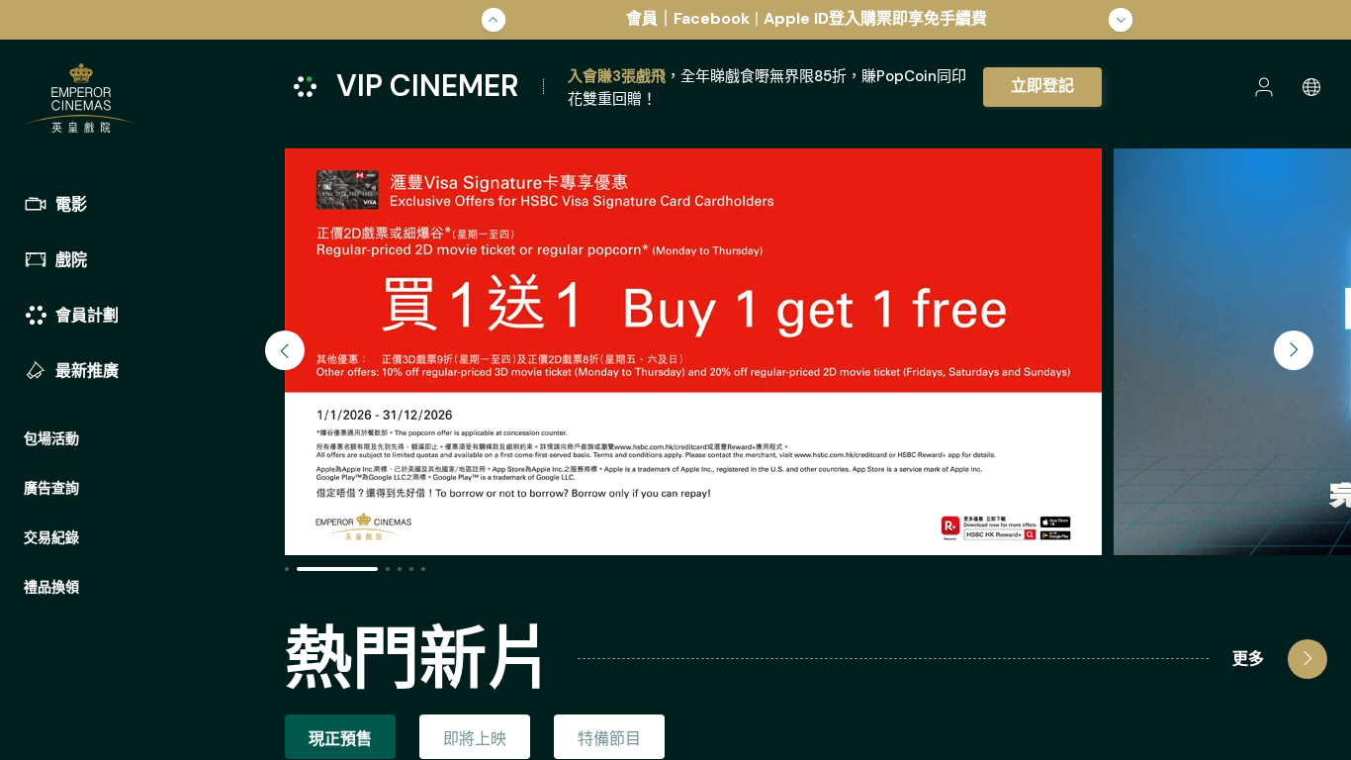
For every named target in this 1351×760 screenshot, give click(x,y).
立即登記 (1042, 85)
